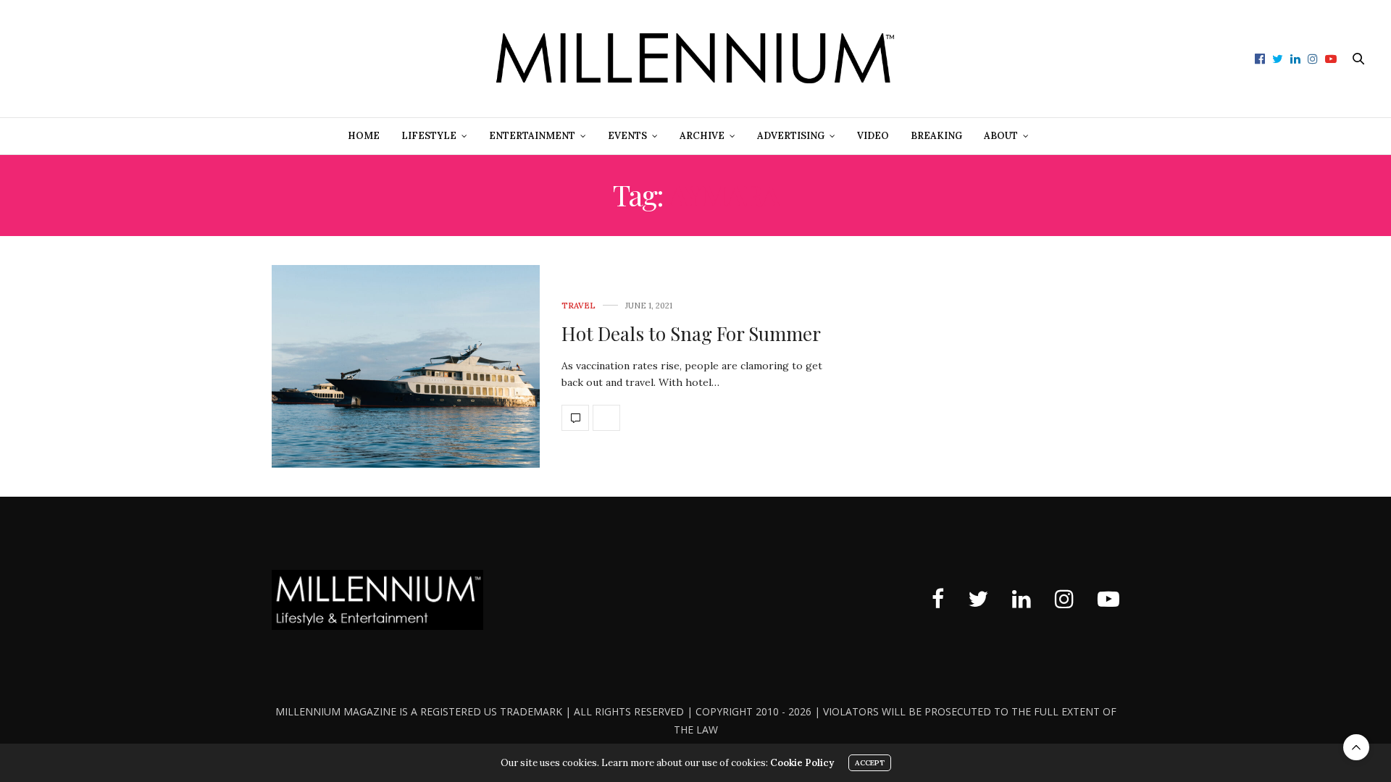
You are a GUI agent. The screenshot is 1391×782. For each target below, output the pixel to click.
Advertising (790, 136)
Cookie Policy (802, 763)
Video (873, 136)
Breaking (936, 136)
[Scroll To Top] (1356, 747)
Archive (702, 136)
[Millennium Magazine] (695, 59)
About (1001, 136)
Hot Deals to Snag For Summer (691, 333)
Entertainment (532, 136)
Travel (578, 306)
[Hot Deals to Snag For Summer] (406, 366)
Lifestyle (428, 136)
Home (364, 136)
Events (627, 136)
